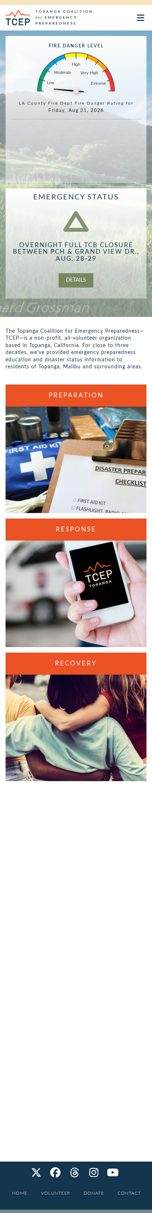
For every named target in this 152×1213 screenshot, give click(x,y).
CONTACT (129, 1193)
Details (76, 280)
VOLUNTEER (55, 1193)
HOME (19, 1193)
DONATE (94, 1193)
